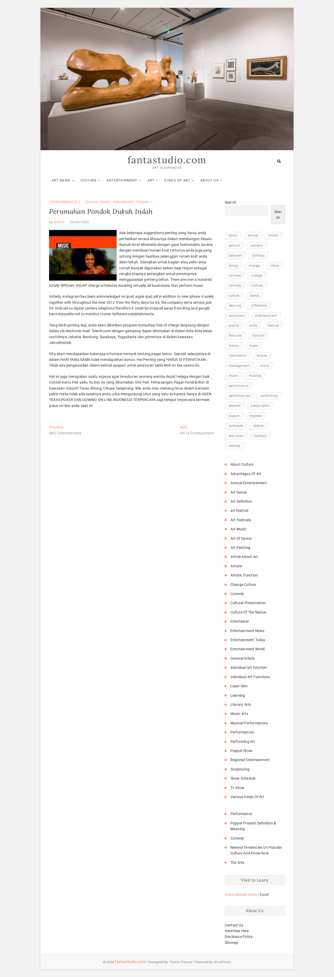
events (234, 325)
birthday (258, 255)
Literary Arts (240, 704)
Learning (237, 695)
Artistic (236, 566)
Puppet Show (241, 751)
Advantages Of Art (245, 474)
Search (230, 202)
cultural (257, 285)
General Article (242, 658)
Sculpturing (239, 769)
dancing (235, 305)
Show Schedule (243, 778)
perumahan (123, 202)
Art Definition (241, 501)
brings (233, 266)
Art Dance (238, 492)
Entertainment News (247, 631)
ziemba (234, 446)
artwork (234, 245)
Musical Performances (249, 723)
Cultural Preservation (248, 603)
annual (253, 235)
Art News (61, 180)
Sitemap (231, 942)
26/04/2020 (79, 222)
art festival (239, 510)
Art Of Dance (241, 538)
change (254, 266)
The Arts (237, 862)
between (235, 255)
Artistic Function (244, 575)
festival (273, 325)
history (234, 346)
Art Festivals (240, 520)
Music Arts (239, 714)
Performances (64, 202)
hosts (253, 346)
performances (239, 396)
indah (105, 202)
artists (273, 235)
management (239, 366)
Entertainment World (247, 649)
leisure (262, 355)
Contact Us (234, 925)
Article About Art (244, 557)
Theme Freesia (180, 962)
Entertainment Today (247, 640)
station (258, 426)
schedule (236, 426)
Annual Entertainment (248, 483)
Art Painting (240, 547)
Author (59, 222)
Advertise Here (237, 931)
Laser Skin (239, 686)
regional (256, 416)
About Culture (242, 464)
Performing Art (242, 741)
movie (264, 366)
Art (150, 180)
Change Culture (243, 584)
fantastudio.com (167, 160)
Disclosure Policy (239, 936)
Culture (89, 180)
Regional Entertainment (250, 760)
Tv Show (237, 788)
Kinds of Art (177, 180)
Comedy (237, 594)
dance (254, 296)
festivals (235, 335)
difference (259, 305)
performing (269, 396)
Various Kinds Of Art (247, 797)
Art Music (238, 529)
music (233, 376)
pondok (142, 202)
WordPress (222, 962)
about (233, 235)
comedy (235, 285)
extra (253, 325)
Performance (241, 814)
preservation (260, 406)
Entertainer (239, 621)
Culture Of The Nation (248, 612)
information (237, 355)
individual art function (248, 667)
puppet (234, 416)
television (236, 436)
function (258, 335)
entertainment (266, 316)
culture (234, 296)
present (234, 406)
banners (256, 245)
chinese (235, 275)
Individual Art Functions (250, 677)
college (256, 275)
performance (238, 386)
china (275, 266)
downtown (237, 316)
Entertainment (122, 180)
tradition (260, 436)
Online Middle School (242, 895)
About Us (209, 180)
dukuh (92, 202)
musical (255, 376)
